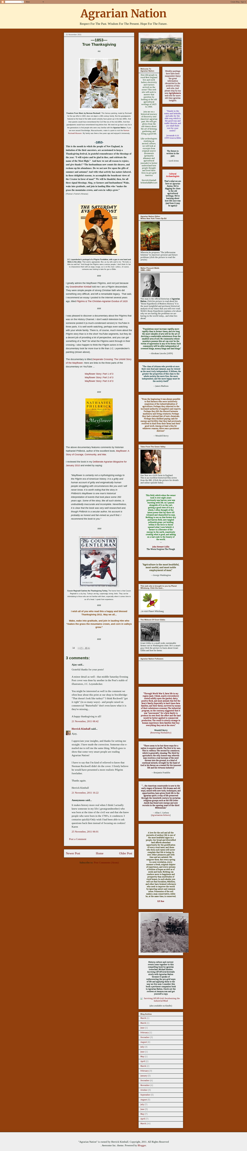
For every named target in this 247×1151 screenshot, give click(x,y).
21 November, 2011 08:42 (85, 721)
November (145, 1085)
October (144, 1090)
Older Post (125, 853)
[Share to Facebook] (86, 648)
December (144, 1037)
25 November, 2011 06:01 (85, 831)
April (142, 1061)
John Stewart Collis (160, 547)
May (142, 1057)
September (145, 1095)
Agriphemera (175, 93)
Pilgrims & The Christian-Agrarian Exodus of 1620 (102, 301)
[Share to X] (84, 648)
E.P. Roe (160, 901)
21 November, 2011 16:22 (85, 792)
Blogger (142, 1145)
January (143, 1076)
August (143, 1042)
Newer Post (73, 853)
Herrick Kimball (81, 728)
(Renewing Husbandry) (160, 733)
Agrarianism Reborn (161, 815)
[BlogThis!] (81, 648)
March (143, 1018)
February (144, 1033)
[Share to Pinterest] (88, 648)
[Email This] (79, 648)
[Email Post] (73, 647)
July (142, 1047)
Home (99, 853)
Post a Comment (77, 839)
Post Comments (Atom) (106, 862)
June (142, 1028)
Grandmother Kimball (80, 286)
